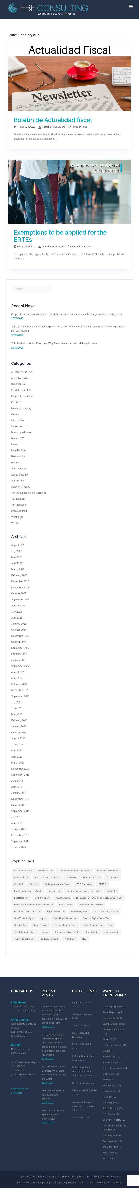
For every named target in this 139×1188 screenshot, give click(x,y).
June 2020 (17, 744)
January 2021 (18, 726)
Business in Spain (23, 870)
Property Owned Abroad (91, 904)
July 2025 (16, 611)
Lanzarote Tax (21, 898)
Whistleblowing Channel (81, 1182)
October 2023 (18, 641)
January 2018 (18, 829)
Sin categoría (18, 468)
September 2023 (20, 647)
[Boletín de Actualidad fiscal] (69, 76)
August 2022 (18, 672)
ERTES (102, 884)
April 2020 (16, 756)
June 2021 (17, 708)
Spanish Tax (20, 925)
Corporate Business (22, 396)
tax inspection (111, 932)
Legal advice (24, 1182)
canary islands (21, 877)
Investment (17, 426)
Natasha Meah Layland (54, 127)
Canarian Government (108, 870)
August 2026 (18, 545)
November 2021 (20, 690)
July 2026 (16, 551)
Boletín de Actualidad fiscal (53, 119)
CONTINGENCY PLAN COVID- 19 (83, 877)
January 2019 (18, 792)
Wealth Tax (17, 516)
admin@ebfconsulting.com (26, 1062)
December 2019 (20, 768)
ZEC (84, 938)
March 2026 (17, 569)
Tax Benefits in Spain (24, 932)
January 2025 (18, 623)
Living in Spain (42, 898)
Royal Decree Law (55, 911)
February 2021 (19, 720)
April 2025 (16, 617)
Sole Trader (17, 480)
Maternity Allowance (22, 432)
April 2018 (16, 823)
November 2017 (20, 835)
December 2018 (20, 798)
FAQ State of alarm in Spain (28, 891)
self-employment (79, 911)
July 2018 (16, 817)
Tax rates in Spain (49, 938)
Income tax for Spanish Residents (83, 891)
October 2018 (18, 805)
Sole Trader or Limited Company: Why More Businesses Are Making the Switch (55, 343)
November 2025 (20, 587)
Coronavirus (112, 877)
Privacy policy (41, 1182)
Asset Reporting (20, 377)
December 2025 (20, 581)
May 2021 (16, 714)
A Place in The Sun (21, 371)
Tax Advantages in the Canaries (28, 492)
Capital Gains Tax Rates (47, 877)
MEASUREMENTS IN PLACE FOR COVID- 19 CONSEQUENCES (89, 898)
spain (43, 918)
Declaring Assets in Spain (57, 884)
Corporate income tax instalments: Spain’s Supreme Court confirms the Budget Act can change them (67, 314)
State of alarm (40, 925)
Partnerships (18, 456)
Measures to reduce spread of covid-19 (33, 904)
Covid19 (34, 884)
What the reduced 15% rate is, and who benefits (54, 1094)
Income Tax (17, 420)
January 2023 (18, 660)
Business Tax (18, 383)
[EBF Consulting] (48, 8)
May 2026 (16, 557)
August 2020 (18, 738)
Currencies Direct (81, 1117)
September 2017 (20, 841)
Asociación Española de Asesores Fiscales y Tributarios (84, 1106)
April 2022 (16, 678)
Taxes (45, 932)
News (84, 127)
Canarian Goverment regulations (75, 870)
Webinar (15, 522)
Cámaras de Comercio (84, 1083)
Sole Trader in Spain (24, 918)
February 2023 (19, 653)
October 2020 (18, 732)
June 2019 (17, 780)
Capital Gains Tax (21, 390)
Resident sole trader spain (27, 911)
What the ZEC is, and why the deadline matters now (53, 1114)
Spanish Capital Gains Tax (96, 918)
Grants (15, 414)
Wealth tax (70, 938)
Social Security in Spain (106, 911)
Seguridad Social (81, 1025)
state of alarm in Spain (65, 925)
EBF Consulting (84, 884)
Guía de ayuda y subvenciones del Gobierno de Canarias (84, 1071)
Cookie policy (58, 1182)
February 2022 (19, 684)
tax (110, 925)
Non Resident (18, 450)
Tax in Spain (18, 498)
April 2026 (16, 563)
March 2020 (17, 762)
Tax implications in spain (67, 932)
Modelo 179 (17, 438)
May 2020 (16, 750)
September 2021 (20, 696)
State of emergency (92, 925)
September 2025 (20, 599)
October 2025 (18, 593)
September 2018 (20, 810)
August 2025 (18, 605)
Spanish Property (20, 486)
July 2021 (16, 702)
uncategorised (19, 510)
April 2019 (16, 786)
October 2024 (18, 629)
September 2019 (20, 774)
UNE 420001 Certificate (109, 1182)
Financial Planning (21, 408)
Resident (16, 462)
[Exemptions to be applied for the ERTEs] (69, 191)
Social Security (19, 474)
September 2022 (20, 665)
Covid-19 (86, 246)
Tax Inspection (19, 504)
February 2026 (19, 575)
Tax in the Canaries (23, 938)
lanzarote (111, 891)
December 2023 (20, 635)
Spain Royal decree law (64, 918)
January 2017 (18, 847)
